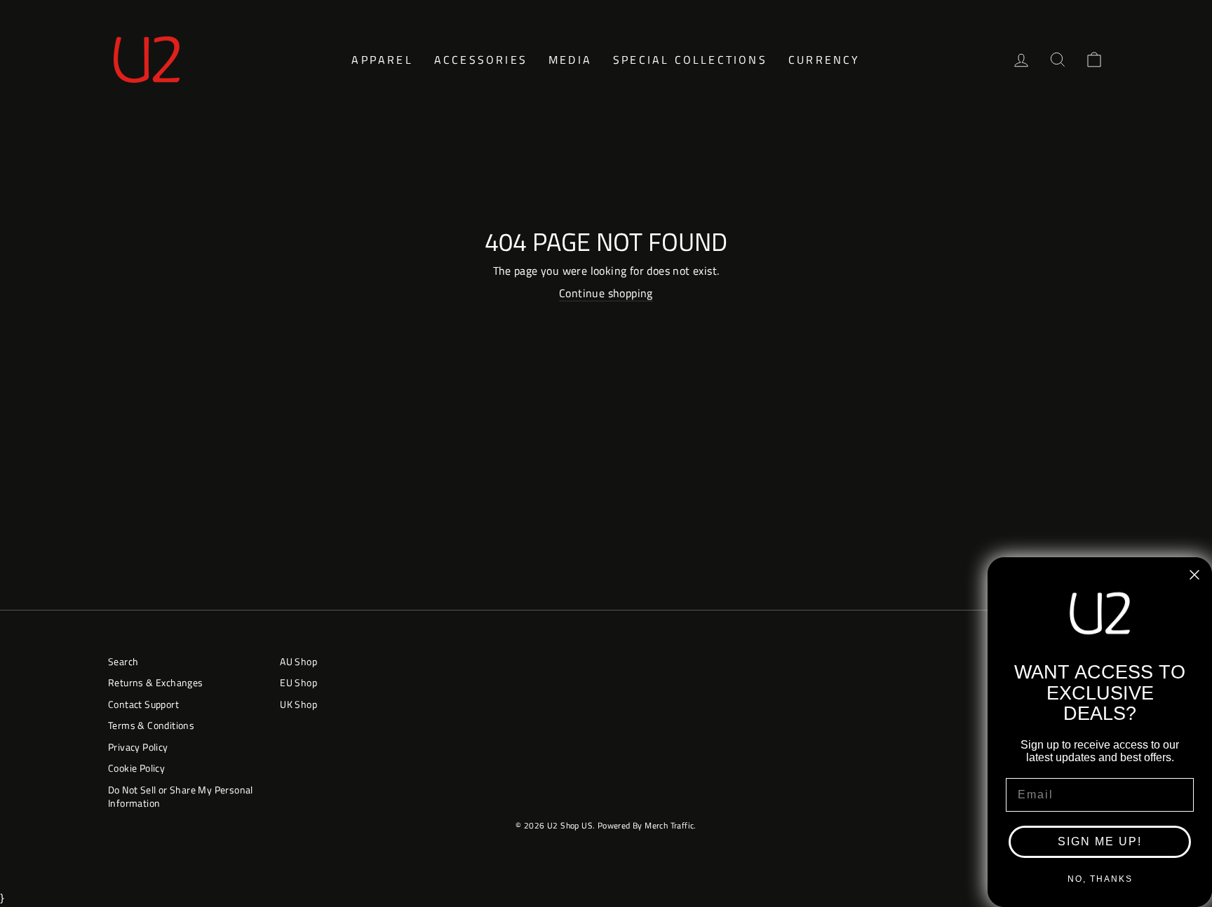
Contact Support (143, 704)
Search (123, 662)
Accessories (480, 59)
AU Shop (298, 662)
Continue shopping (606, 293)
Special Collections (690, 59)
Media (570, 59)
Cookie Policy (136, 768)
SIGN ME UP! (1100, 841)
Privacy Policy (138, 747)
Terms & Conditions (151, 725)
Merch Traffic (669, 825)
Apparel (381, 59)
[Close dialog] (1194, 574)
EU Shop (298, 683)
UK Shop (298, 704)
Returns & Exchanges (155, 683)
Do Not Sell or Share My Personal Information (180, 796)
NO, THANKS (1100, 879)
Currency (824, 59)
